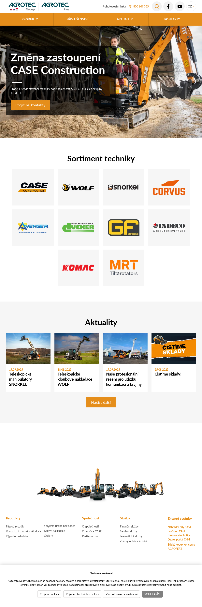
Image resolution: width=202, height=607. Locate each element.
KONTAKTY (172, 19)
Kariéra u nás (90, 536)
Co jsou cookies (49, 594)
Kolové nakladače (54, 531)
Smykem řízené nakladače (59, 526)
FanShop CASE (177, 531)
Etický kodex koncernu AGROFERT (181, 546)
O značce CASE (92, 531)
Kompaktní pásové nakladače (23, 531)
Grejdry (48, 536)
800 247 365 (141, 6)
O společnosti (90, 526)
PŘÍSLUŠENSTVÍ (77, 19)
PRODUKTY (30, 19)
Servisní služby (128, 531)
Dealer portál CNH (179, 539)
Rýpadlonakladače (17, 536)
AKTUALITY (125, 19)
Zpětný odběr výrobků (133, 541)
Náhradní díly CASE (180, 527)
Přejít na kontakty (30, 104)
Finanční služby (129, 526)
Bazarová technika (179, 535)
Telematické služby (131, 536)
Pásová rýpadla (15, 526)
